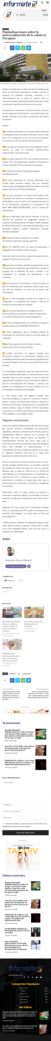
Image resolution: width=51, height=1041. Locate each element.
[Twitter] (17, 47)
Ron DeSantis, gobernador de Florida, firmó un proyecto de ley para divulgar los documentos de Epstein (16, 945)
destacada (12, 674)
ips (19, 674)
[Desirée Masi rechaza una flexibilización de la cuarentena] (34, 612)
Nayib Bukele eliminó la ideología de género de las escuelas (17, 931)
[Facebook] (12, 47)
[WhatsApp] (23, 47)
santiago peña (26, 674)
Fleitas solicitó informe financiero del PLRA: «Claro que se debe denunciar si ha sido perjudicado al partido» (38, 694)
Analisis (5, 29)
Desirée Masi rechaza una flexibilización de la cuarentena (33, 624)
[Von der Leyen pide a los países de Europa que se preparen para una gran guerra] (40, 750)
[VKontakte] (36, 977)
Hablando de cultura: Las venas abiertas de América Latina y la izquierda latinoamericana (19, 763)
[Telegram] (28, 47)
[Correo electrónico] (29, 566)
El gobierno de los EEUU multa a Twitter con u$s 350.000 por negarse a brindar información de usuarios (11, 695)
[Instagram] (28, 977)
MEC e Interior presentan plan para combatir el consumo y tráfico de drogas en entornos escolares (11, 626)
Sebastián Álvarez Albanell (14, 42)
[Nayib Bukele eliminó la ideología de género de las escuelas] (35, 932)
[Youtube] (40, 977)
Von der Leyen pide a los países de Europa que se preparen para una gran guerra (19, 748)
